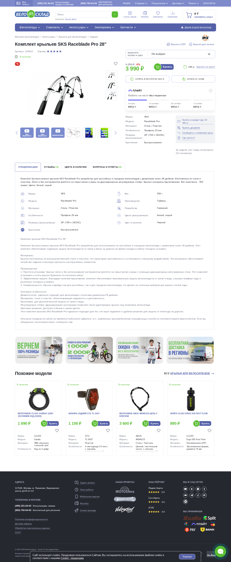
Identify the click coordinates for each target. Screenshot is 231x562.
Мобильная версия (90, 496)
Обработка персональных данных (32, 528)
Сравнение (173, 17)
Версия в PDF (178, 44)
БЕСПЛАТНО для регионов (96, 3)
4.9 (163, 511)
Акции (126, 3)
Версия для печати (203, 44)
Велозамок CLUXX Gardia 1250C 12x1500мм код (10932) (35, 414)
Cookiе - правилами (72, 558)
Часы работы (87, 489)
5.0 (163, 492)
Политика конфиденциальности (31, 519)
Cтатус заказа (130, 17)
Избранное (158, 17)
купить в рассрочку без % (149, 79)
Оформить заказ (203, 17)
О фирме (140, 3)
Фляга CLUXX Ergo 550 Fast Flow (189, 413)
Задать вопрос (87, 482)
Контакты (209, 3)
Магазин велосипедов (27, 36)
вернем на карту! (206, 66)
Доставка (177, 3)
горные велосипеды (23, 556)
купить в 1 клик (195, 79)
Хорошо (187, 556)
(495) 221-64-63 (23, 506)
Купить (167, 66)
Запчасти (126, 27)
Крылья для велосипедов (72, 36)
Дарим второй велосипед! (198, 27)
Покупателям (158, 3)
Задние (94, 36)
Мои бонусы (25, 3)
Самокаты (53, 27)
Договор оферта (23, 523)
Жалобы (144, 17)
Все (187, 373)
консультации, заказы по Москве (55, 3)
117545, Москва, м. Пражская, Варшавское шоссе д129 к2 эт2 (37, 489)
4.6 (163, 502)
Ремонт (192, 3)
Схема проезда (88, 510)
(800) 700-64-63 (23, 510)
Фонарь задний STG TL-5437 (84, 413)
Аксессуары (77, 27)
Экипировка (103, 27)
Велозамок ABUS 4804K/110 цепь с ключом (138, 414)
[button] (17, 132)
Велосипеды (28, 27)
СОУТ (18, 532)
